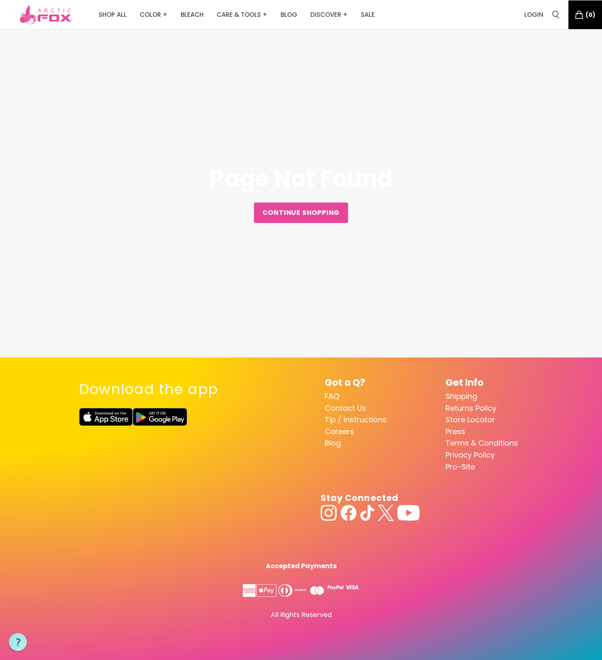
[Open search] (556, 15)
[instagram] (329, 513)
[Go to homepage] (46, 15)
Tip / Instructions (356, 419)
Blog (333, 443)
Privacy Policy (470, 455)
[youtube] (408, 513)
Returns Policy (471, 408)
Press (455, 431)
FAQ (332, 396)
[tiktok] (367, 513)
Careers (339, 431)
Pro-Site (460, 467)
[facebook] (348, 513)
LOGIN (533, 14)
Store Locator (470, 419)
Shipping (461, 396)
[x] (386, 513)
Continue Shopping (301, 212)
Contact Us (345, 408)
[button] (18, 642)
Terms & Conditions (482, 443)
